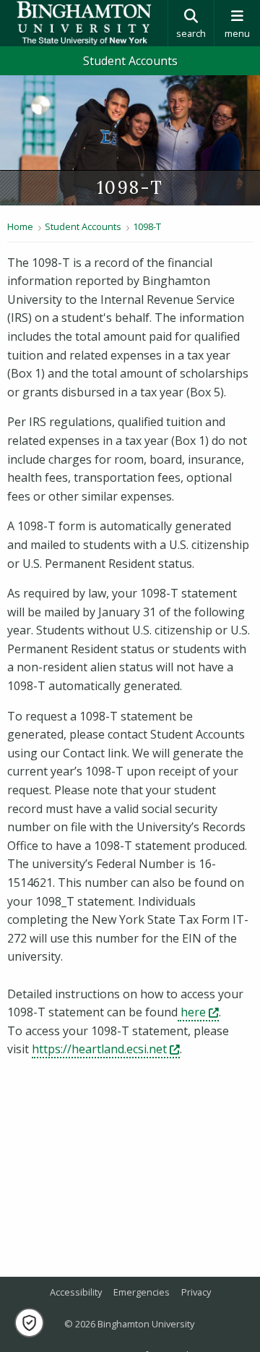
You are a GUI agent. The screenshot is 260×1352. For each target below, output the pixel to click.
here (198, 1012)
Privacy (196, 1291)
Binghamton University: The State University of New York (84, 23)
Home (20, 226)
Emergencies (141, 1291)
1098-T (147, 226)
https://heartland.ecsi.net (106, 1049)
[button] (29, 1323)
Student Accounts (130, 61)
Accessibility (76, 1291)
